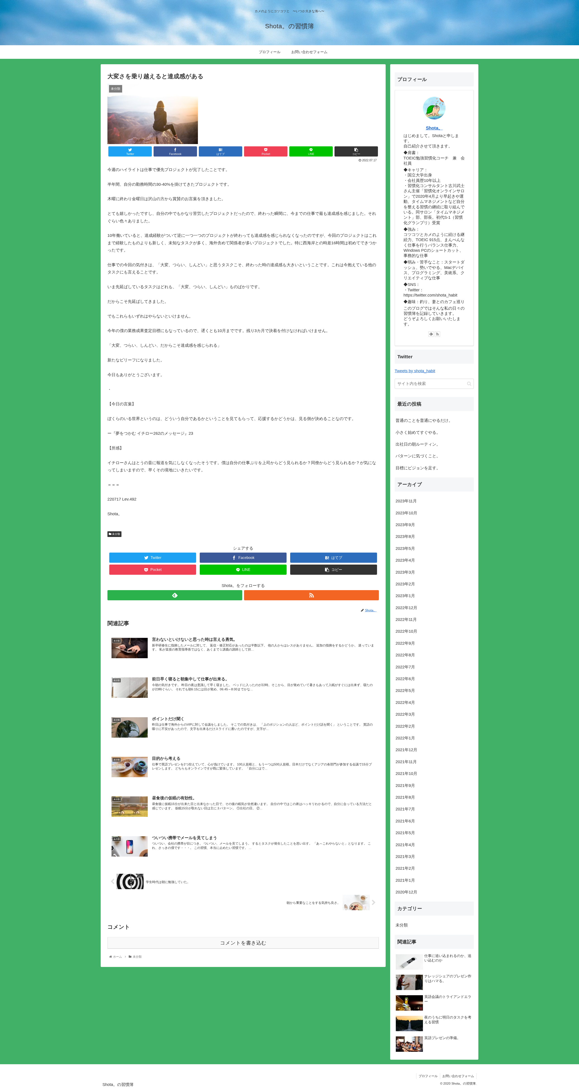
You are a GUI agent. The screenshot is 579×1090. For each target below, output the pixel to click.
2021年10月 (406, 773)
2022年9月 (405, 643)
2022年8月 (405, 655)
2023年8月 (405, 536)
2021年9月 (405, 785)
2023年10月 (406, 513)
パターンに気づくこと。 (418, 456)
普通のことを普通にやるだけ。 (424, 420)
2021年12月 (406, 750)
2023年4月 (405, 560)
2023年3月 (405, 572)
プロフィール (428, 1076)
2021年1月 (405, 880)
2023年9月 (405, 524)
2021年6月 (405, 821)
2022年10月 (406, 631)
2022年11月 (406, 619)
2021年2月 (405, 868)
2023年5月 (405, 548)
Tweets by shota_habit (415, 371)
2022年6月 (405, 679)
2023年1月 (405, 596)
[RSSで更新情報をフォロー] (311, 595)
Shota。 (434, 128)
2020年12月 (406, 892)
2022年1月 (405, 738)
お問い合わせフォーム (458, 1076)
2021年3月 (405, 856)
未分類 (115, 534)
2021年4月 (405, 845)
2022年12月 (406, 608)
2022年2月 (405, 726)
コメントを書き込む (243, 943)
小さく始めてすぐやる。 (418, 432)
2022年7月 (405, 667)
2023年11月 (406, 501)
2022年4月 (405, 702)
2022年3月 (405, 714)
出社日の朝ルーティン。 (418, 444)
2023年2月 (405, 584)
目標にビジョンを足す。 (418, 468)
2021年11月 (406, 762)
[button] (469, 383)
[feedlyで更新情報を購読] (174, 595)
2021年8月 (405, 797)
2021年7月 (405, 809)
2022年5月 (405, 690)
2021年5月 (405, 833)
